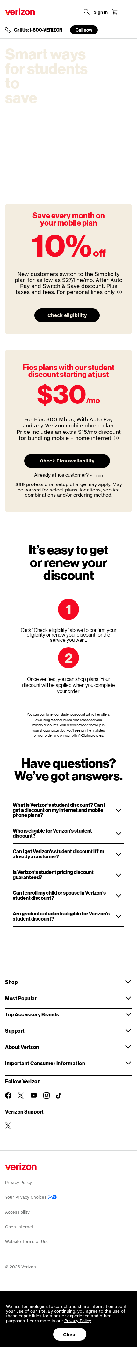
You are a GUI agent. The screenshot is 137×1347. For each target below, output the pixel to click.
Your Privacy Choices (26, 1197)
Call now (84, 29)
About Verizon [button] (22, 1047)
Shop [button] (11, 982)
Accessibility (17, 1212)
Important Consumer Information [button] (45, 1063)
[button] (68, 810)
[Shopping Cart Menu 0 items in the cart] (115, 12)
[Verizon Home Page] (20, 11)
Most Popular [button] (21, 998)
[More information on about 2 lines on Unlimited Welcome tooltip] (119, 292)
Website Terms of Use (27, 1241)
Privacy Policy (18, 1182)
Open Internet (19, 1226)
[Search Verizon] (87, 12)
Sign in (96, 475)
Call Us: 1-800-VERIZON (38, 30)
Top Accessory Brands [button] (32, 1014)
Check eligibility (67, 315)
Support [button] (15, 1031)
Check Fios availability (67, 460)
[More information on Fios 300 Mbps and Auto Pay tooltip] (116, 438)
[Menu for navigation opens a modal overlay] (129, 12)
